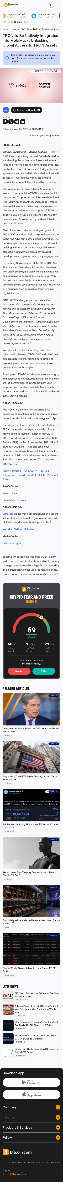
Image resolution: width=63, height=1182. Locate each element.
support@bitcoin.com (14, 1174)
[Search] (51, 5)
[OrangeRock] (21, 21)
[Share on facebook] (5, 121)
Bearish (19, 671)
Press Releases (14, 28)
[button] (39, 110)
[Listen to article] (6, 110)
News (5, 28)
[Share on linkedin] (22, 121)
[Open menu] (57, 5)
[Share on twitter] (11, 121)
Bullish (44, 671)
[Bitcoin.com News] (11, 5)
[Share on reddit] (16, 121)
